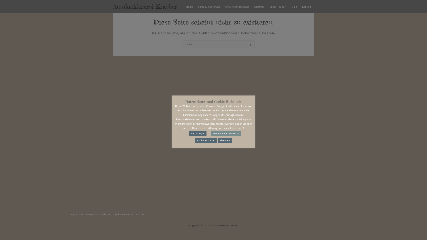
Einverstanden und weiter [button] (226, 133)
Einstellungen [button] (197, 133)
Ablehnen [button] (225, 140)
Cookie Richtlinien (206, 140)
